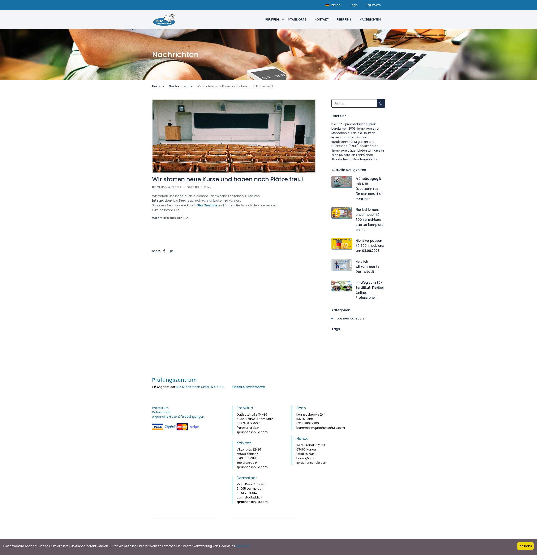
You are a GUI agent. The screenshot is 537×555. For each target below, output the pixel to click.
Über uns (344, 19)
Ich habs (525, 546)
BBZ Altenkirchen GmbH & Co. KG (200, 387)
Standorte (297, 19)
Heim (156, 86)
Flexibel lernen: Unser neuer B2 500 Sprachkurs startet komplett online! (369, 219)
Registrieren (373, 5)
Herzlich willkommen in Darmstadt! (367, 266)
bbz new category (351, 318)
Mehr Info (243, 546)
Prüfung (272, 19)
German (335, 5)
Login (354, 5)
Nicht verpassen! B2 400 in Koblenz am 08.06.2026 (370, 245)
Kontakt (321, 19)
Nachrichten (370, 19)
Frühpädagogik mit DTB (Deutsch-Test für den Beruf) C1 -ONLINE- (369, 188)
